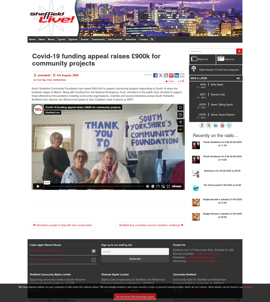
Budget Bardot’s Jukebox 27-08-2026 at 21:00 (222, 201)
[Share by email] (182, 75)
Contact (143, 39)
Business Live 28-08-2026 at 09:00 (222, 170)
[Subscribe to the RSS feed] (152, 39)
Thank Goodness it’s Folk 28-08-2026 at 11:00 (222, 143)
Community (98, 39)
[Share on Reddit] (166, 75)
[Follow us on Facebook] (202, 125)
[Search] (239, 51)
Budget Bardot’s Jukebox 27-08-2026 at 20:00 (222, 215)
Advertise (130, 39)
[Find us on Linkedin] (216, 125)
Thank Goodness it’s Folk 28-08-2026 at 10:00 (222, 158)
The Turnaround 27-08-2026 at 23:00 (222, 185)
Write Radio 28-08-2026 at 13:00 (46, 250)
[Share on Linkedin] (176, 75)
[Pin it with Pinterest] (171, 75)
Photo (49, 80)
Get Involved (115, 39)
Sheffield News (59, 80)
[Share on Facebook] (155, 75)
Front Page (41, 80)
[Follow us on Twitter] (209, 125)
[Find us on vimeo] (229, 125)
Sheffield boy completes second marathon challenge (150, 225)
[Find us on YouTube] (222, 125)
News (42, 39)
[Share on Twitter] (161, 75)
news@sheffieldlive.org (199, 257)
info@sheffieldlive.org (207, 253)
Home (32, 39)
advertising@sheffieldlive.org (204, 261)
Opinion (73, 39)
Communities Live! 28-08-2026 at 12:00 (49, 259)
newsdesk (44, 75)
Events (85, 39)
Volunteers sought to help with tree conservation (64, 225)
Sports (61, 39)
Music (51, 39)
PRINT (171, 81)
